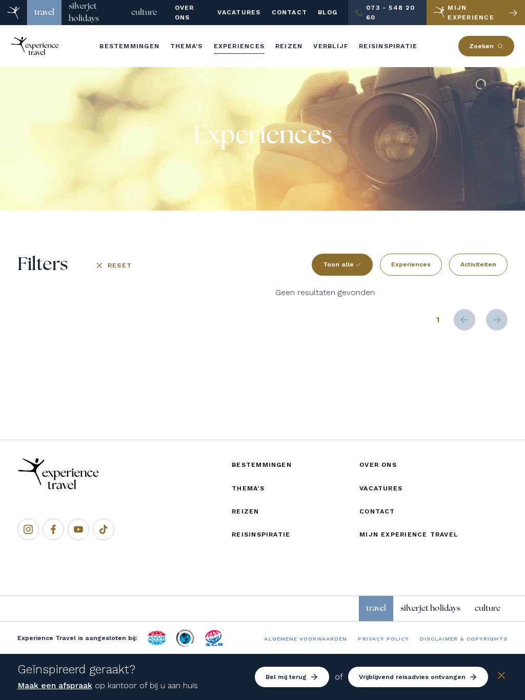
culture (144, 12)
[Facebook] (53, 529)
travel (44, 12)
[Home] (13, 12)
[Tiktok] (103, 529)
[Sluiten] (501, 677)
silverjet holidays (84, 12)
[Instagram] (28, 529)
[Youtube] (78, 529)
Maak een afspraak (54, 685)
